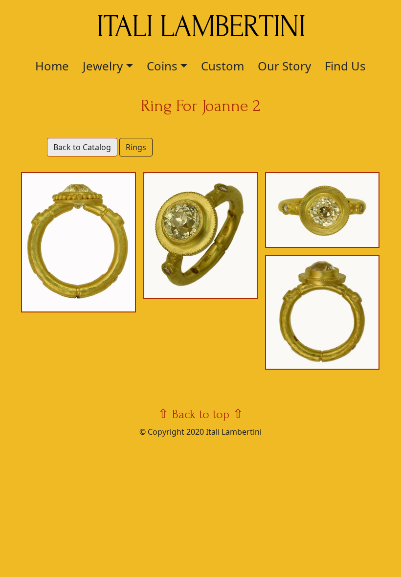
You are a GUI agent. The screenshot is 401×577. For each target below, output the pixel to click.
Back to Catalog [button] (82, 147)
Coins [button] (162, 66)
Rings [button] (136, 147)
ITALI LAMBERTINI (200, 26)
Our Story (284, 66)
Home (52, 66)
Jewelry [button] (103, 66)
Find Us (345, 66)
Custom (222, 66)
